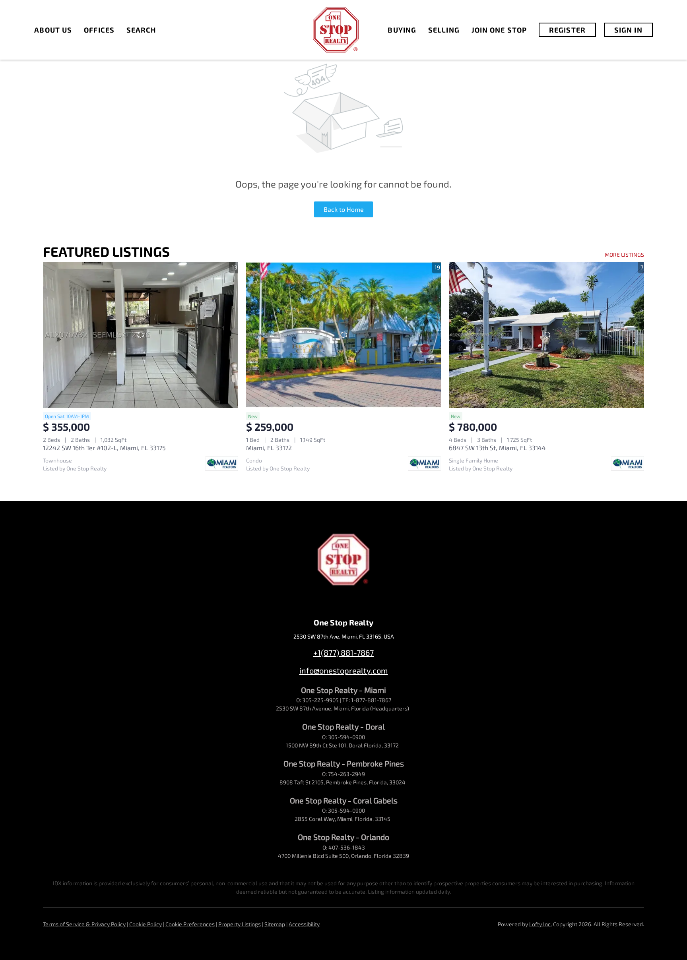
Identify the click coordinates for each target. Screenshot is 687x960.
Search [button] (141, 29)
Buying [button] (402, 29)
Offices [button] (99, 29)
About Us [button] (53, 29)
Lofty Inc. (540, 924)
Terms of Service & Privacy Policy (84, 924)
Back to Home (344, 209)
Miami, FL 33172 (269, 447)
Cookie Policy (145, 924)
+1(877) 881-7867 (343, 652)
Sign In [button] (628, 29)
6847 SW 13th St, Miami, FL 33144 (497, 447)
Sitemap (274, 924)
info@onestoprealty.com (343, 670)
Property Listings (239, 924)
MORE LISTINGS (624, 254)
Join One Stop (499, 29)
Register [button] (567, 29)
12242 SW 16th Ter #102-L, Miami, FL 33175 (104, 447)
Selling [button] (444, 29)
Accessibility (304, 924)
